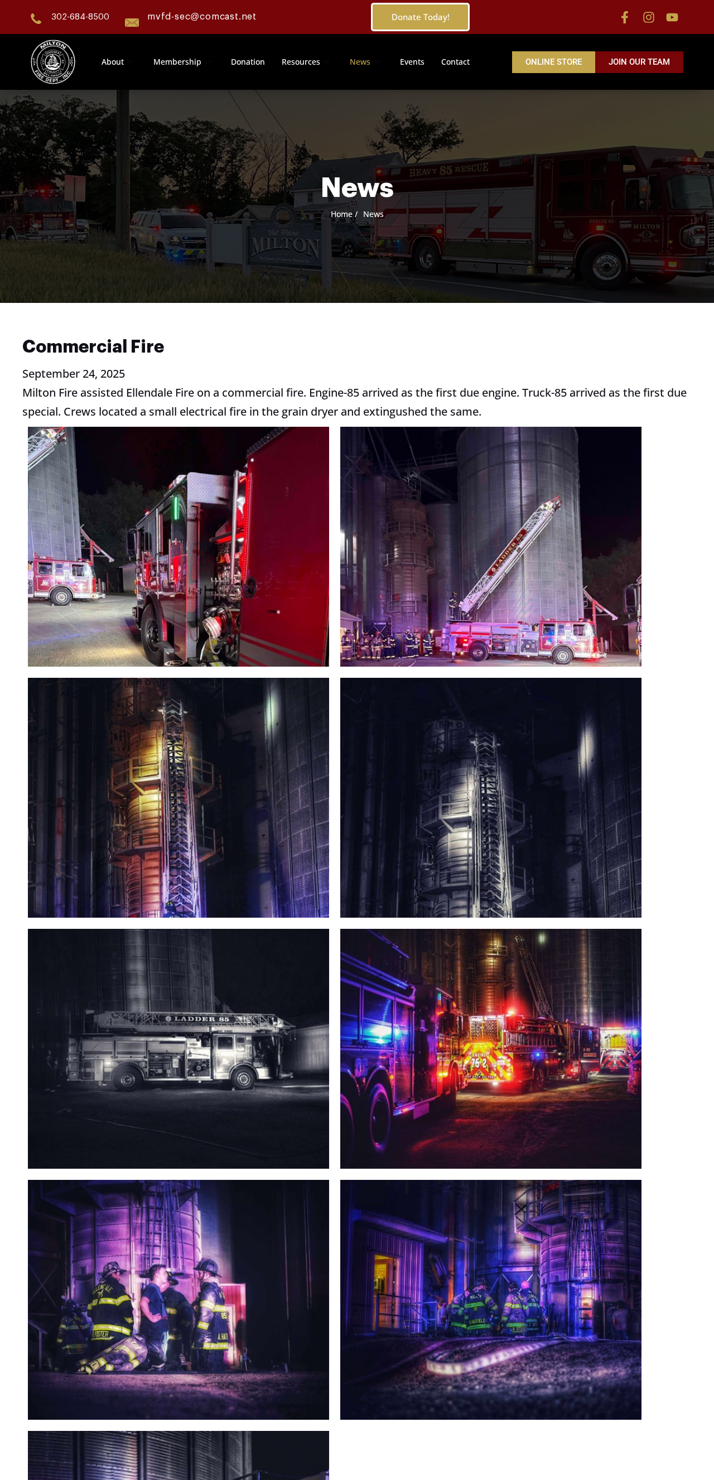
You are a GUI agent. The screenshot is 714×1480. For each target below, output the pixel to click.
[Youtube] (672, 17)
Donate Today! (421, 16)
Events (412, 61)
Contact (455, 61)
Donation (248, 61)
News (360, 61)
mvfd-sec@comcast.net (202, 16)
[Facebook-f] (625, 17)
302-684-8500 (80, 17)
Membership (177, 61)
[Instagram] (649, 17)
